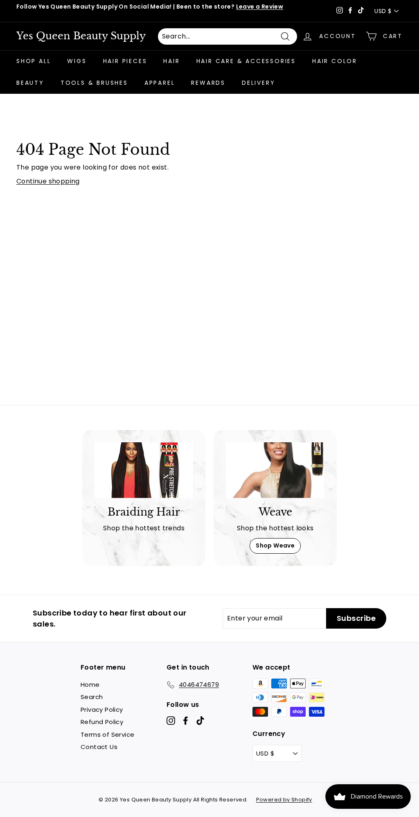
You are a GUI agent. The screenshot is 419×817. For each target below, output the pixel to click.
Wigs (76, 61)
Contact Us (99, 746)
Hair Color (334, 61)
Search (92, 697)
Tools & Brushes (94, 83)
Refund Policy (102, 721)
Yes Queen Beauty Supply (81, 36)
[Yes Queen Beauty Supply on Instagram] (171, 720)
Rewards (208, 83)
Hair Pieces (125, 61)
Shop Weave (275, 545)
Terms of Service (107, 734)
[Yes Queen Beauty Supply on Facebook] (185, 720)
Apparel (159, 83)
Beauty (30, 83)
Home (90, 684)
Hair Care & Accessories (246, 61)
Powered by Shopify (284, 799)
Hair (171, 61)
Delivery (258, 83)
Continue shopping (48, 181)
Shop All (33, 61)
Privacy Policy (102, 709)
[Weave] (275, 470)
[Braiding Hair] (144, 470)
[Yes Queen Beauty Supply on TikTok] (200, 720)
